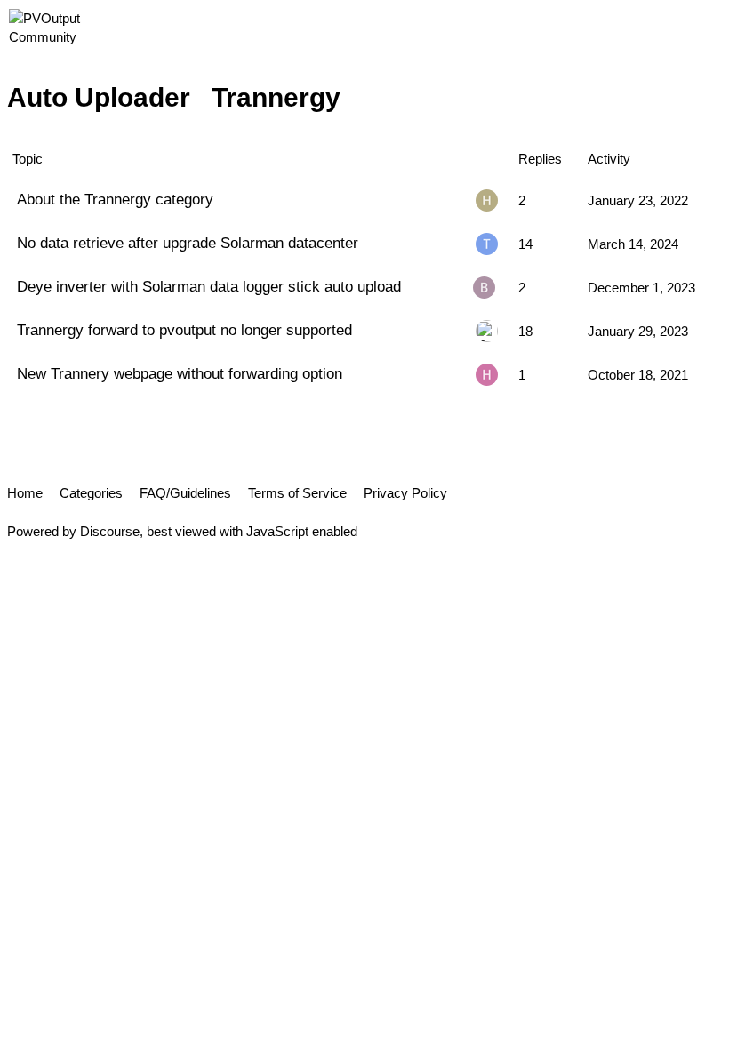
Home (25, 492)
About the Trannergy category (115, 199)
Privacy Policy (405, 492)
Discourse (110, 531)
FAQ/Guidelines (185, 492)
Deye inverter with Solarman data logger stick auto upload (209, 286)
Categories (91, 492)
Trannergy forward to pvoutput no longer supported (184, 330)
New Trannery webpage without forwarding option (179, 373)
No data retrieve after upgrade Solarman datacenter (187, 243)
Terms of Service (297, 492)
